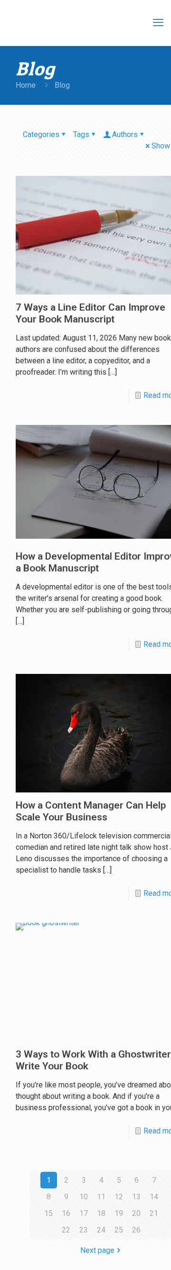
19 (118, 1213)
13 (136, 1196)
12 (118, 1196)
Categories (41, 134)
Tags (81, 134)
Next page (97, 1250)
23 (83, 1229)
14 (154, 1196)
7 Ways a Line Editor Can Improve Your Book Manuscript (90, 313)
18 (101, 1213)
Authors (125, 134)
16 (66, 1213)
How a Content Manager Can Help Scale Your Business (91, 811)
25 (118, 1229)
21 (154, 1213)
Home (26, 85)
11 (101, 1196)
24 (101, 1229)
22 (66, 1229)
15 (48, 1213)
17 (83, 1213)
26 (136, 1229)
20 (136, 1213)
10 (83, 1196)
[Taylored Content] (95, 23)
